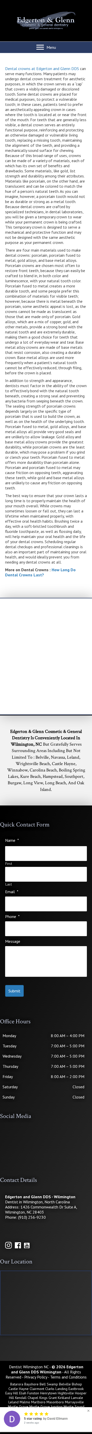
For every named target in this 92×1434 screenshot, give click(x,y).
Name (12, 840)
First (8, 864)
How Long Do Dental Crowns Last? (40, 572)
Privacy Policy (35, 1377)
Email (11, 891)
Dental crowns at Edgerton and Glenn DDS (42, 68)
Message (12, 941)
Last (8, 884)
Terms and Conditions (68, 1377)
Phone (12, 916)
